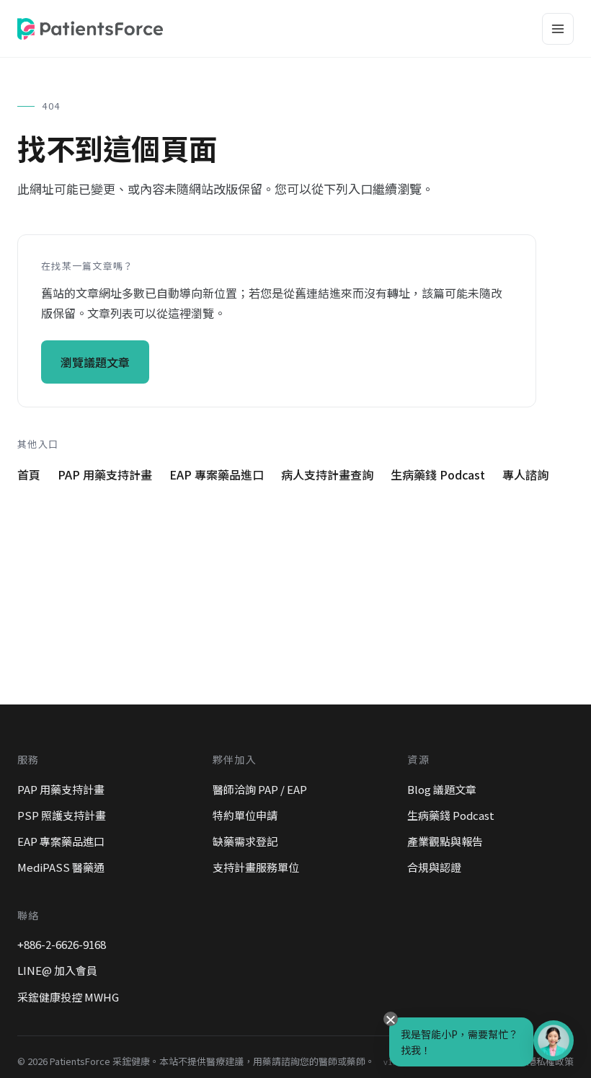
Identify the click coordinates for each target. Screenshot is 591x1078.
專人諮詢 (525, 474)
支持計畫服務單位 (256, 867)
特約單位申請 (245, 815)
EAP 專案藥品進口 (216, 474)
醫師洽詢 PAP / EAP (260, 789)
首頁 (28, 474)
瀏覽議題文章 (95, 362)
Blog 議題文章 (441, 789)
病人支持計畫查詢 (327, 474)
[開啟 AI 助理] (553, 1040)
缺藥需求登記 (245, 841)
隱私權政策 (550, 1061)
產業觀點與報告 (445, 841)
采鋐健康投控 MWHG (68, 996)
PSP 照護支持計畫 (61, 815)
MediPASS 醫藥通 (61, 867)
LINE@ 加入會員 (57, 970)
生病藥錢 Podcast (438, 474)
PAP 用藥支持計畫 (105, 474)
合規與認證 (434, 867)
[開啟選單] (558, 29)
